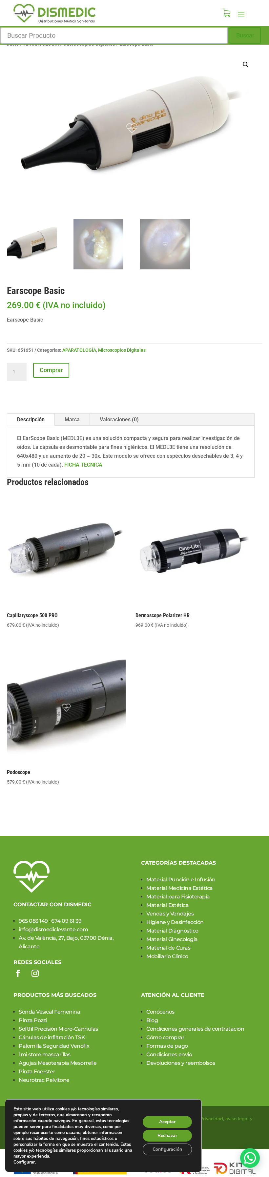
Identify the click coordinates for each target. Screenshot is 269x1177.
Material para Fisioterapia (178, 896)
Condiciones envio (169, 1054)
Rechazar (167, 1135)
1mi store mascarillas (45, 1054)
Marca (72, 419)
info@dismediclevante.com (53, 929)
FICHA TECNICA (83, 465)
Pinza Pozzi (33, 1020)
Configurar (24, 1162)
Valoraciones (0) (119, 419)
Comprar (51, 370)
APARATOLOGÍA (79, 350)
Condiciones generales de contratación (195, 1029)
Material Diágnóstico (172, 931)
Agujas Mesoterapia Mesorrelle (57, 1063)
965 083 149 (33, 921)
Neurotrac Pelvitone (44, 1080)
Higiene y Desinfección (174, 922)
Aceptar (167, 1122)
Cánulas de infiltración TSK (52, 1037)
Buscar (245, 35)
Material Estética (167, 905)
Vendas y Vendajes (170, 914)
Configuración (167, 1149)
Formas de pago (167, 1046)
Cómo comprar (165, 1037)
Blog (152, 1020)
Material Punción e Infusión (180, 879)
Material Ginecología (171, 939)
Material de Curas (168, 948)
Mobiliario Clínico (167, 956)
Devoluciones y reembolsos (180, 1063)
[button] (246, 65)
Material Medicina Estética (179, 888)
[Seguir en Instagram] (35, 973)
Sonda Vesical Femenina (49, 1012)
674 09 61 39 (66, 921)
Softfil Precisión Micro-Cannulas (58, 1029)
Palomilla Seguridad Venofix (54, 1046)
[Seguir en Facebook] (18, 973)
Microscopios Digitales (122, 350)
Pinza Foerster (37, 1071)
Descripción (31, 419)
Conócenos (160, 1012)
